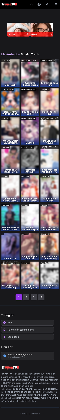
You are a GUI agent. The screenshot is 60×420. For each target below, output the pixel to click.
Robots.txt (35, 413)
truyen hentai (42, 376)
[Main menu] (56, 4)
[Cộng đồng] (40, 4)
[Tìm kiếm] (32, 4)
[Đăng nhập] (48, 4)
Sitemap (24, 413)
